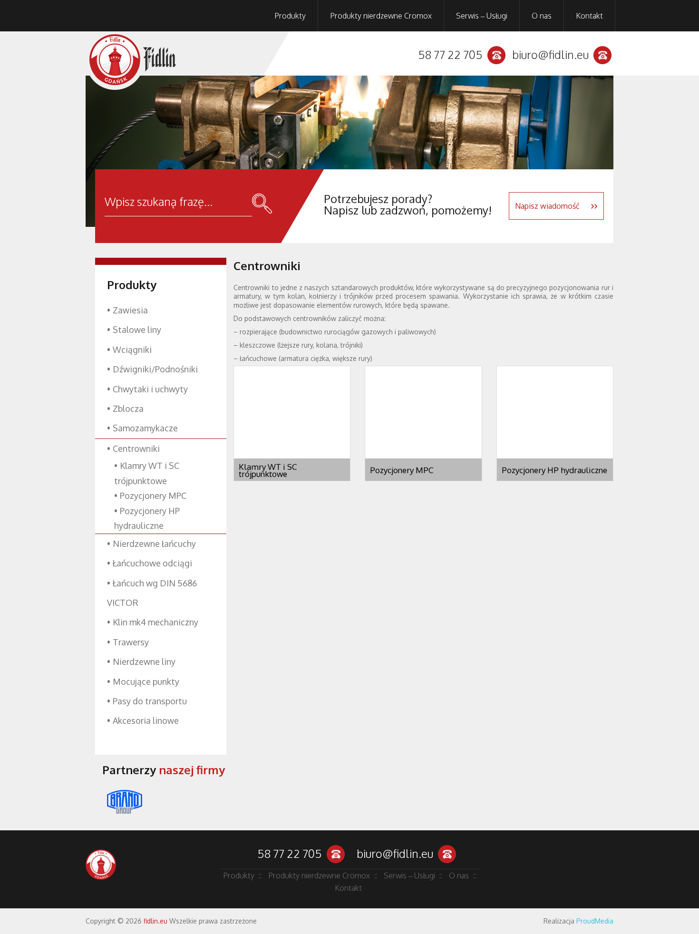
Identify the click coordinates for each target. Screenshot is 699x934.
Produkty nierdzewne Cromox (381, 15)
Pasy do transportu (150, 701)
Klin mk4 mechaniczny (155, 622)
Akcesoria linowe (146, 720)
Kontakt (589, 15)
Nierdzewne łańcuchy (154, 543)
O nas (542, 15)
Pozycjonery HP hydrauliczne (554, 470)
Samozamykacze (145, 428)
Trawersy (131, 642)
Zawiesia (130, 310)
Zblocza (128, 408)
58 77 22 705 (450, 54)
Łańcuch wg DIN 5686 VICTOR (152, 593)
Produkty (290, 15)
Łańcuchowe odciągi (152, 563)
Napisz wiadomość (548, 206)
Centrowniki (136, 448)
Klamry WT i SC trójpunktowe (268, 470)
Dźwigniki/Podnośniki (155, 369)
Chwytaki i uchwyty (150, 389)
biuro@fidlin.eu (550, 54)
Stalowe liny (137, 329)
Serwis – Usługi (481, 15)
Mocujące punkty (146, 681)
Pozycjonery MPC (401, 470)
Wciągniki (132, 349)
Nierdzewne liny (144, 661)
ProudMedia (594, 921)
